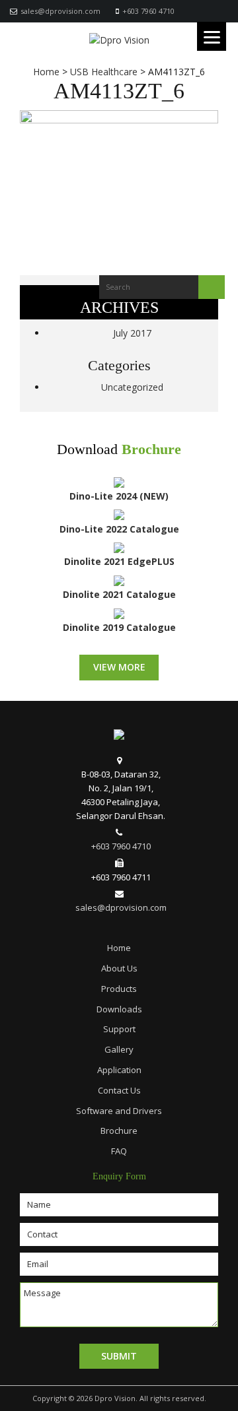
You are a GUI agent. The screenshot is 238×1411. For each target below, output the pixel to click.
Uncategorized (132, 387)
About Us (119, 968)
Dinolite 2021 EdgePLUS (119, 561)
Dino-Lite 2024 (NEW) (119, 496)
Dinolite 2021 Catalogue (119, 594)
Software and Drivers (119, 1111)
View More (119, 667)
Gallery (119, 1049)
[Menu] (211, 36)
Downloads (119, 1009)
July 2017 (132, 333)
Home (119, 948)
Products (119, 989)
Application (119, 1070)
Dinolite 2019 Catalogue (119, 627)
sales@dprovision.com (60, 11)
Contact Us (119, 1090)
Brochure (151, 449)
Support (119, 1029)
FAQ (119, 1151)
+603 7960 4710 (148, 11)
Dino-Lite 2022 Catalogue (119, 529)
